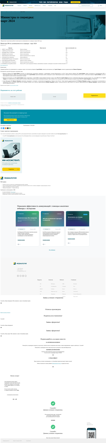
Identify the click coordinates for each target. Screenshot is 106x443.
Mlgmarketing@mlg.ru (56, 363)
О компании (50, 5)
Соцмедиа (64, 286)
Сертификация (53, 286)
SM (40, 283)
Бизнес (63, 288)
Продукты (19, 5)
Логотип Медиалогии (77, 294)
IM (40, 294)
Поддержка (53, 294)
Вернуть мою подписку (5, 312)
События (44, 5)
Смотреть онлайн (21, 240)
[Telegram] (1, 128)
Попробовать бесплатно (86, 5)
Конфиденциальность (6, 440)
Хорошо (53, 420)
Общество (64, 294)
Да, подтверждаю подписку (53, 342)
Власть (63, 291)
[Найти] (74, 5)
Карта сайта (75, 296)
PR (40, 286)
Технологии (75, 291)
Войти (101, 5)
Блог (55, 5)
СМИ (63, 283)
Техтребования (28, 440)
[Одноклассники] (5, 128)
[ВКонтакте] (3, 128)
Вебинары (53, 283)
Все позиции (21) (4, 65)
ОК (1, 327)
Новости (74, 288)
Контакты (75, 283)
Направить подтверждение (53, 349)
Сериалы (63, 296)
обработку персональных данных (14, 102)
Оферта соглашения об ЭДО (17, 440)
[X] (8, 128)
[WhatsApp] (10, 128)
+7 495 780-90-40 (20, 268)
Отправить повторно (12, 394)
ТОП (41, 291)
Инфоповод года (37, 5)
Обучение (25, 5)
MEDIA (41, 288)
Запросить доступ (10, 119)
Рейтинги (30, 5)
